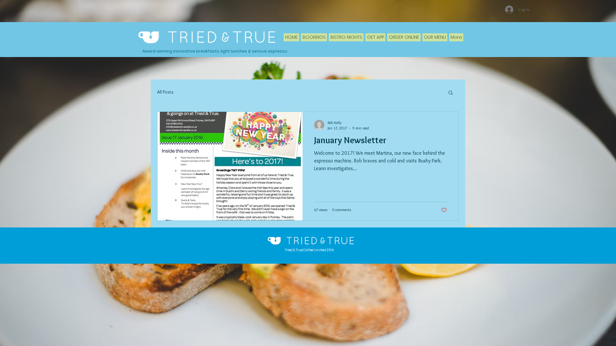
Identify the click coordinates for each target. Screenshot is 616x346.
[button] (451, 93)
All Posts (165, 92)
